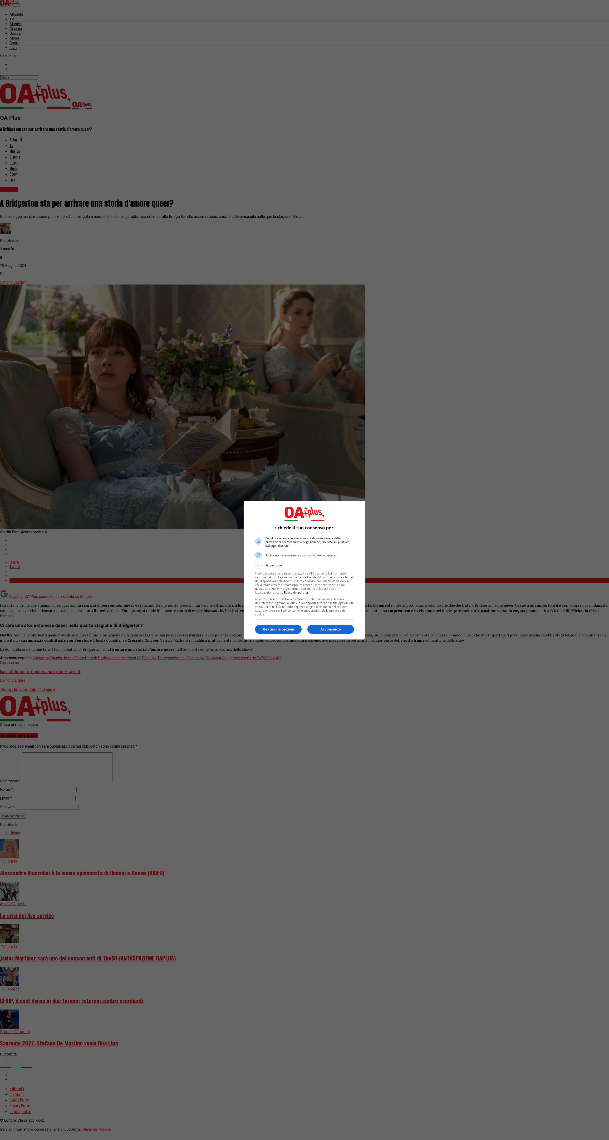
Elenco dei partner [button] (296, 592)
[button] (304, 565)
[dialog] (304, 570)
